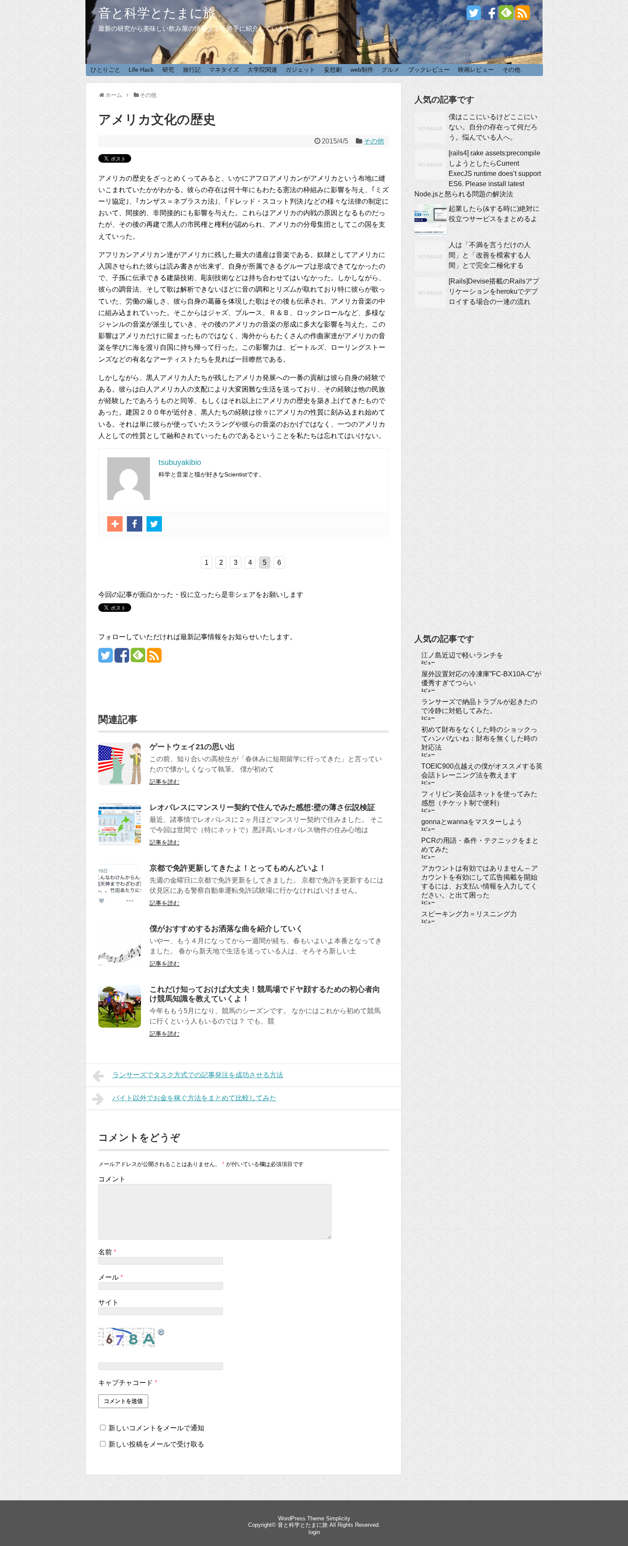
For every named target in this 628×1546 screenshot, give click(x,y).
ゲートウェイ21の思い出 (192, 746)
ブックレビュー (429, 69)
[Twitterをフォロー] (474, 16)
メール (110, 1277)
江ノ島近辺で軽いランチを (462, 655)
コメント (112, 1179)
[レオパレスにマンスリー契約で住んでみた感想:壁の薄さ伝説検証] (119, 843)
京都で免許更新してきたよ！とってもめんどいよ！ (238, 868)
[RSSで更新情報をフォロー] (522, 16)
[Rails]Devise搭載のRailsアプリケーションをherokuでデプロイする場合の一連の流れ (494, 291)
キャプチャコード (125, 1382)
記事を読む (164, 781)
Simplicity (338, 1518)
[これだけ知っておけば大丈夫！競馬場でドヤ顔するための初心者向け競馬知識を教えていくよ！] (119, 1025)
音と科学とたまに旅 (157, 13)
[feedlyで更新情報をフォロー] (506, 16)
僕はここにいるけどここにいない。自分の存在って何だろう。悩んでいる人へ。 (493, 127)
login (314, 1532)
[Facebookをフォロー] (490, 16)
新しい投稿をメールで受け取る (156, 1444)
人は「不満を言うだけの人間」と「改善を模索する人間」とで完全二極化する (490, 255)
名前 (107, 1252)
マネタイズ (224, 69)
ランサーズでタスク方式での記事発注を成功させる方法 (197, 1074)
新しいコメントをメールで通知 (156, 1428)
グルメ (390, 69)
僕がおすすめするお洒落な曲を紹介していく (226, 928)
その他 (511, 69)
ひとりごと (105, 69)
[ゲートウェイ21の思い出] (119, 782)
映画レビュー (476, 69)
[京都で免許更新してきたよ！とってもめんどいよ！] (119, 904)
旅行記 (192, 69)
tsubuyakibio (179, 462)
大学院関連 (262, 69)
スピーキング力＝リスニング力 (469, 914)
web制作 (361, 69)
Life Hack (141, 69)
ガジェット (300, 69)
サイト (108, 1302)
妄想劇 (333, 69)
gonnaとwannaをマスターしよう (471, 821)
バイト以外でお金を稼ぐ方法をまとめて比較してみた (194, 1098)
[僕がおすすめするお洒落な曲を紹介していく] (119, 964)
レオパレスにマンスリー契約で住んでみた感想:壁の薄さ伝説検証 (262, 807)
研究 (168, 69)
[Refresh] (161, 1332)
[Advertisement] (478, 484)
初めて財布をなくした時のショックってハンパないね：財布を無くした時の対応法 (479, 738)
